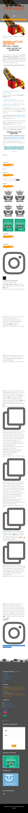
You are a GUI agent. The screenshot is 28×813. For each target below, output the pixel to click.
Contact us (14, 151)
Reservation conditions (8, 676)
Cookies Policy (6, 677)
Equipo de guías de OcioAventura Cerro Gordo (14, 36)
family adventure (15, 138)
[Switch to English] (5, 169)
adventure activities (20, 115)
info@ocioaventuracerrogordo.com (11, 707)
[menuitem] (14, 19)
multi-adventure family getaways (12, 105)
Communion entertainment (10, 99)
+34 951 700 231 (7, 702)
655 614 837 (18, 3)
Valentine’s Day (16, 137)
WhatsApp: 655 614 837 (9, 705)
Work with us (6, 720)
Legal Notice (5, 673)
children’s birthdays (8, 137)
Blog (4, 681)
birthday (22, 101)
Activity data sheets (7, 679)
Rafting (4, 116)
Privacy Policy (6, 674)
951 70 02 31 (12, 3)
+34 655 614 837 (7, 703)
